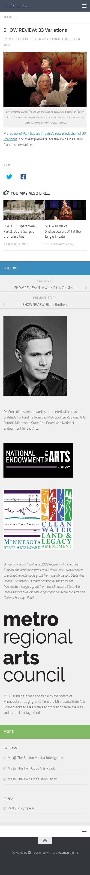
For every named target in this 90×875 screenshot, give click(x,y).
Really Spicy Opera (21, 808)
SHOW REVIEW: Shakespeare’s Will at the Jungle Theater (63, 231)
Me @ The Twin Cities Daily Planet (32, 779)
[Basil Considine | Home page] (20, 6)
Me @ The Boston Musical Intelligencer (36, 758)
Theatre (9, 17)
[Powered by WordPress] (29, 852)
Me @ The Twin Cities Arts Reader (32, 768)
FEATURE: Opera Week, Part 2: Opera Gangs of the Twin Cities (20, 231)
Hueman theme (68, 852)
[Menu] (84, 6)
